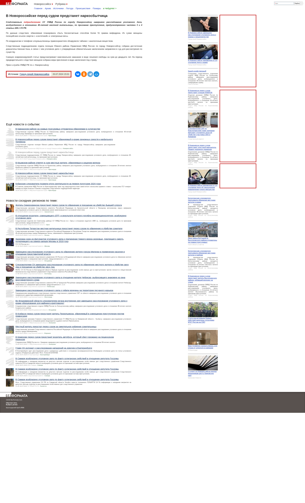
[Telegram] (90, 74)
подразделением (32, 22)
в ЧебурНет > (110, 8)
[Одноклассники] (84, 74)
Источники (58, 8)
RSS (22, 408)
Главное (38, 8)
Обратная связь (11, 403)
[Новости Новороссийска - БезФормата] (14, 3)
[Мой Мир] (96, 74)
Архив (48, 8)
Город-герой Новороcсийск (34, 74)
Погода (69, 8)
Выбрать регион (11, 405)
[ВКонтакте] (78, 74)
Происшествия (83, 8)
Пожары (97, 8)
